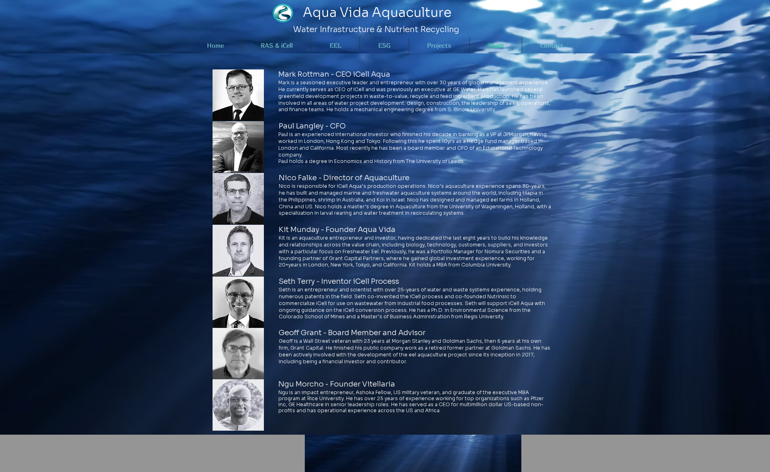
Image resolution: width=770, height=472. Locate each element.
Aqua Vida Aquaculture (377, 12)
